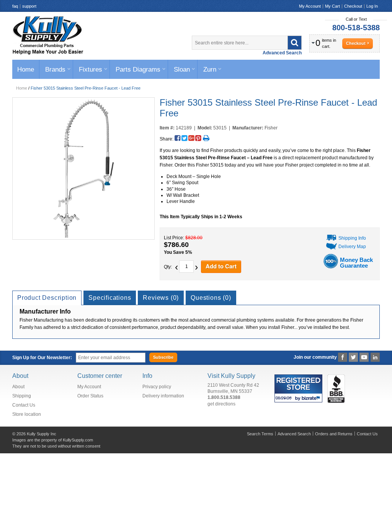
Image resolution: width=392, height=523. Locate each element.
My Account (310, 6)
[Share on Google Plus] (191, 138)
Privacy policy (156, 386)
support (29, 6)
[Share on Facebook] (177, 138)
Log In (372, 6)
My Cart (332, 6)
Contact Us (23, 405)
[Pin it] (198, 138)
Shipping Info (352, 238)
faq (15, 6)
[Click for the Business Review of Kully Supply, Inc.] (336, 375)
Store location (26, 414)
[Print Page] (206, 138)
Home (21, 88)
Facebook (343, 357)
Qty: (168, 267)
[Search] (294, 43)
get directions (221, 404)
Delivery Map (352, 246)
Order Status (90, 396)
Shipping (21, 396)
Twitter (353, 357)
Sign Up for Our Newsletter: (42, 357)
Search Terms (260, 433)
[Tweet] (184, 138)
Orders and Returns (334, 433)
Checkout (353, 6)
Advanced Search (282, 53)
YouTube (364, 357)
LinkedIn (375, 357)
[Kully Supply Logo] (48, 35)
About (18, 386)
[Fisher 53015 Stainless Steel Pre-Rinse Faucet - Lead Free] (83, 168)
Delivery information (163, 396)
